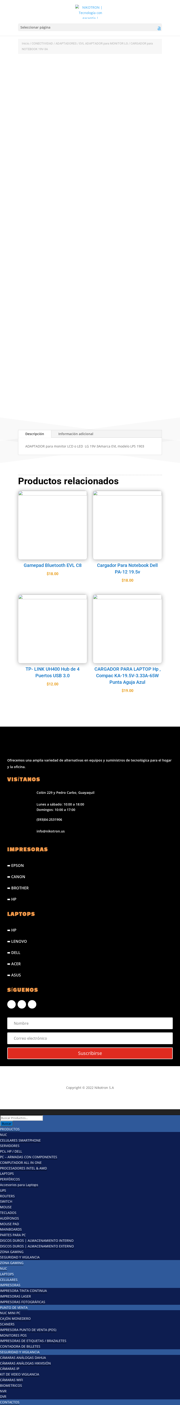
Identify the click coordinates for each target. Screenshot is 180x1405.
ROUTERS (7, 1196)
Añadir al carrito (67, 379)
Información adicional (75, 434)
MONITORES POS (13, 1335)
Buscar (6, 1123)
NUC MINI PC (10, 1313)
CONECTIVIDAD (42, 43)
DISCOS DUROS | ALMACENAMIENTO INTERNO (37, 1240)
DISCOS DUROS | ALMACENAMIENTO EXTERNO (37, 1246)
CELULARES (9, 1279)
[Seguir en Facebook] (11, 1004)
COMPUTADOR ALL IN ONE (21, 1162)
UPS (3, 1190)
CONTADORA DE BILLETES (20, 1346)
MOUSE (6, 1207)
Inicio (25, 43)
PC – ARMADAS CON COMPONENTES (28, 1157)
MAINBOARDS (11, 1229)
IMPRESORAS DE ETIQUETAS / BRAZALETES (33, 1340)
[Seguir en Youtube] (32, 1004)
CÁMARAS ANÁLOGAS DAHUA (23, 1357)
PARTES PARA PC (13, 1235)
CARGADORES (62, 66)
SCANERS (7, 1324)
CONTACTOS (9, 1402)
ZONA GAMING (11, 1252)
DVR (3, 1396)
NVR (3, 1391)
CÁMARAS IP (9, 1368)
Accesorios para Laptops (19, 1185)
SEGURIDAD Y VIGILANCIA (20, 1257)
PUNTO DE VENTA (14, 1307)
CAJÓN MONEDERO (15, 1318)
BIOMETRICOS (11, 1385)
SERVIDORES (9, 1145)
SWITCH (6, 1201)
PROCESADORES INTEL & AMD (23, 1168)
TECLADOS (8, 1212)
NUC (3, 1134)
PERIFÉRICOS (10, 1179)
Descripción (34, 434)
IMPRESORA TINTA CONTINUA (23, 1290)
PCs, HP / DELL (11, 1151)
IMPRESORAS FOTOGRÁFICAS (22, 1302)
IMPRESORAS (10, 1285)
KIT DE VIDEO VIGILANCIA (19, 1374)
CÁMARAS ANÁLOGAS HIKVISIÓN (25, 1363)
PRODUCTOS (10, 1129)
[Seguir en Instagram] (22, 1004)
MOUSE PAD (9, 1224)
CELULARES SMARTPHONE (20, 1140)
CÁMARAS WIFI (11, 1380)
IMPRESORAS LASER (15, 1296)
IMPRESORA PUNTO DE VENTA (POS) (28, 1329)
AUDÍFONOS (9, 1218)
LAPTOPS (7, 1173)
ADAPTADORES (66, 43)
